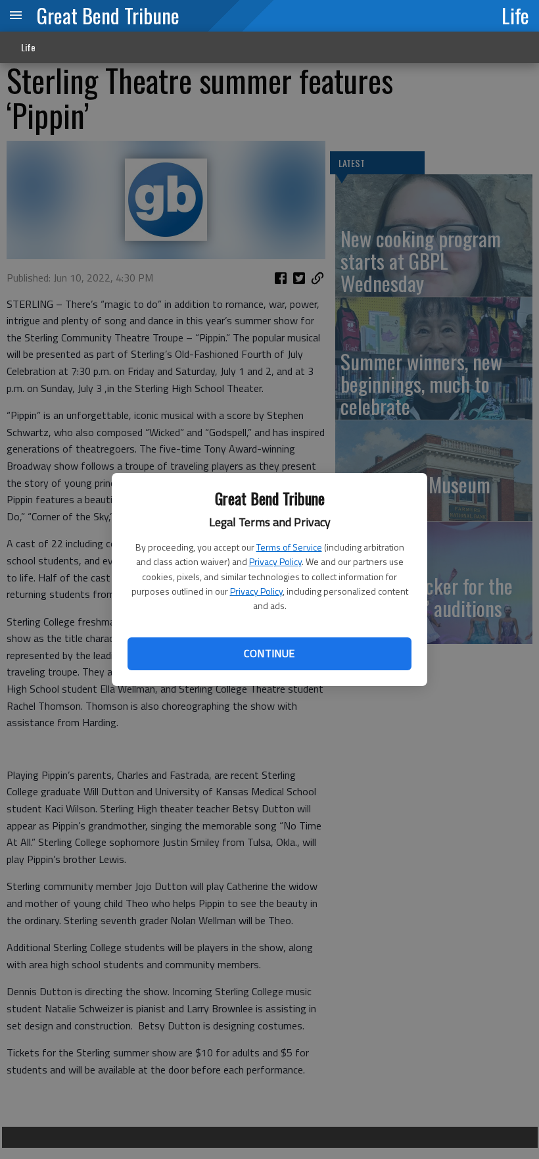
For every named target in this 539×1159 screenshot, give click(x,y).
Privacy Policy (275, 561)
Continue (269, 653)
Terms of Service (289, 547)
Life (515, 15)
